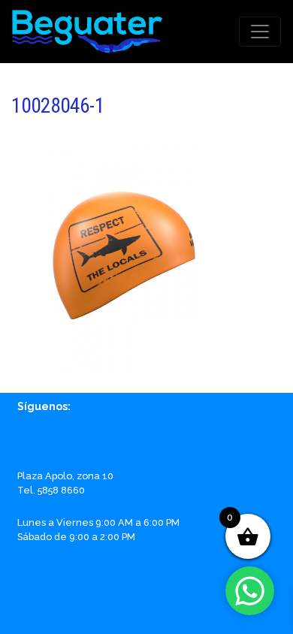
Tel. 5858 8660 (51, 490)
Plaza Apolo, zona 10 (65, 476)
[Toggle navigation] (260, 32)
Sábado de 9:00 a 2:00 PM (76, 536)
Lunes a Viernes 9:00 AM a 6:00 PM (98, 522)
